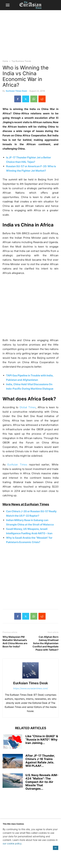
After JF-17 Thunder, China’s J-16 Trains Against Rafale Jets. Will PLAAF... (40, 760)
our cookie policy (12, 843)
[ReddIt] (42, 99)
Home (5, 61)
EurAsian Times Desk (16, 91)
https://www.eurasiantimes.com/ (30, 688)
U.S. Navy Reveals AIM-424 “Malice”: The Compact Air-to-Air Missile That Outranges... (41, 781)
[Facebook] (17, 99)
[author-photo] (30, 678)
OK (55, 848)
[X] (25, 99)
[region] (30, 36)
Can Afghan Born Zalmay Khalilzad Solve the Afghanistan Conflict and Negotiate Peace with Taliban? (45, 643)
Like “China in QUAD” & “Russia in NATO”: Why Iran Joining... (41, 739)
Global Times (27, 407)
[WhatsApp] (33, 99)
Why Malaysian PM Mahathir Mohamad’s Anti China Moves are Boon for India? (15, 641)
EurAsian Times (17, 464)
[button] (8, 5)
